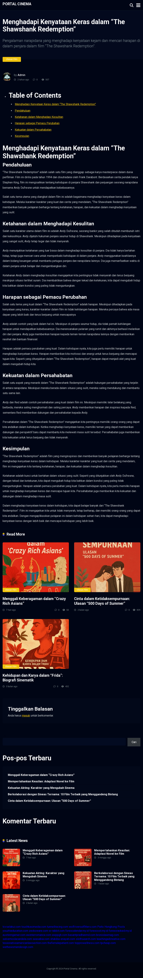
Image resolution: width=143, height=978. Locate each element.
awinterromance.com (38, 935)
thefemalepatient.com (60, 943)
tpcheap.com (108, 943)
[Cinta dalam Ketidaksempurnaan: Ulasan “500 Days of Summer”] (107, 567)
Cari (5, 735)
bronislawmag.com (107, 935)
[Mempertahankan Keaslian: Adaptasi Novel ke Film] (83, 865)
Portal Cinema (17, 4)
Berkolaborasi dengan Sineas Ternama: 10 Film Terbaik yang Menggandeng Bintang (63, 794)
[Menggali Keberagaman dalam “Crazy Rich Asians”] (36, 567)
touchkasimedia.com (33, 926)
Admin (21, 75)
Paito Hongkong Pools (111, 926)
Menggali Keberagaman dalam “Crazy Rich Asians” (41, 775)
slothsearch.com (86, 939)
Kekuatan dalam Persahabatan (33, 129)
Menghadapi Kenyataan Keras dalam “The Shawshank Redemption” (55, 104)
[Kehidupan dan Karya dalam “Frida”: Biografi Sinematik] (36, 644)
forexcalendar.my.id (77, 930)
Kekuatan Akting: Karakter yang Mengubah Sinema (41, 788)
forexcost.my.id (98, 930)
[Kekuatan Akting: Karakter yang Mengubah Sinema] (11, 888)
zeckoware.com (38, 930)
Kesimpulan (22, 136)
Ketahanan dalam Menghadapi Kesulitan (39, 117)
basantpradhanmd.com (81, 935)
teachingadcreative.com (111, 939)
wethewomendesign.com (18, 947)
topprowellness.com (87, 943)
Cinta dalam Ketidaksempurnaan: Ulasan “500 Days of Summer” (102, 601)
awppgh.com (59, 935)
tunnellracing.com (57, 926)
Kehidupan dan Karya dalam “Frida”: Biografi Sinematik (33, 677)
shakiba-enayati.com (62, 939)
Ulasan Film (11, 59)
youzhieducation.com (15, 930)
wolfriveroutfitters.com (83, 926)
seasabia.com (41, 939)
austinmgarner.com (14, 935)
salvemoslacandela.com (17, 939)
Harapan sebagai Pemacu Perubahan (37, 123)
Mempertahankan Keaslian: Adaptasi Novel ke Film (41, 781)
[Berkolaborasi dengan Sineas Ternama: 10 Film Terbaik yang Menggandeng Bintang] (83, 888)
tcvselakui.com (12, 926)
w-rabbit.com (57, 930)
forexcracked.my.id (120, 930)
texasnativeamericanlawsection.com (25, 943)
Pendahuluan (22, 110)
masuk (26, 715)
